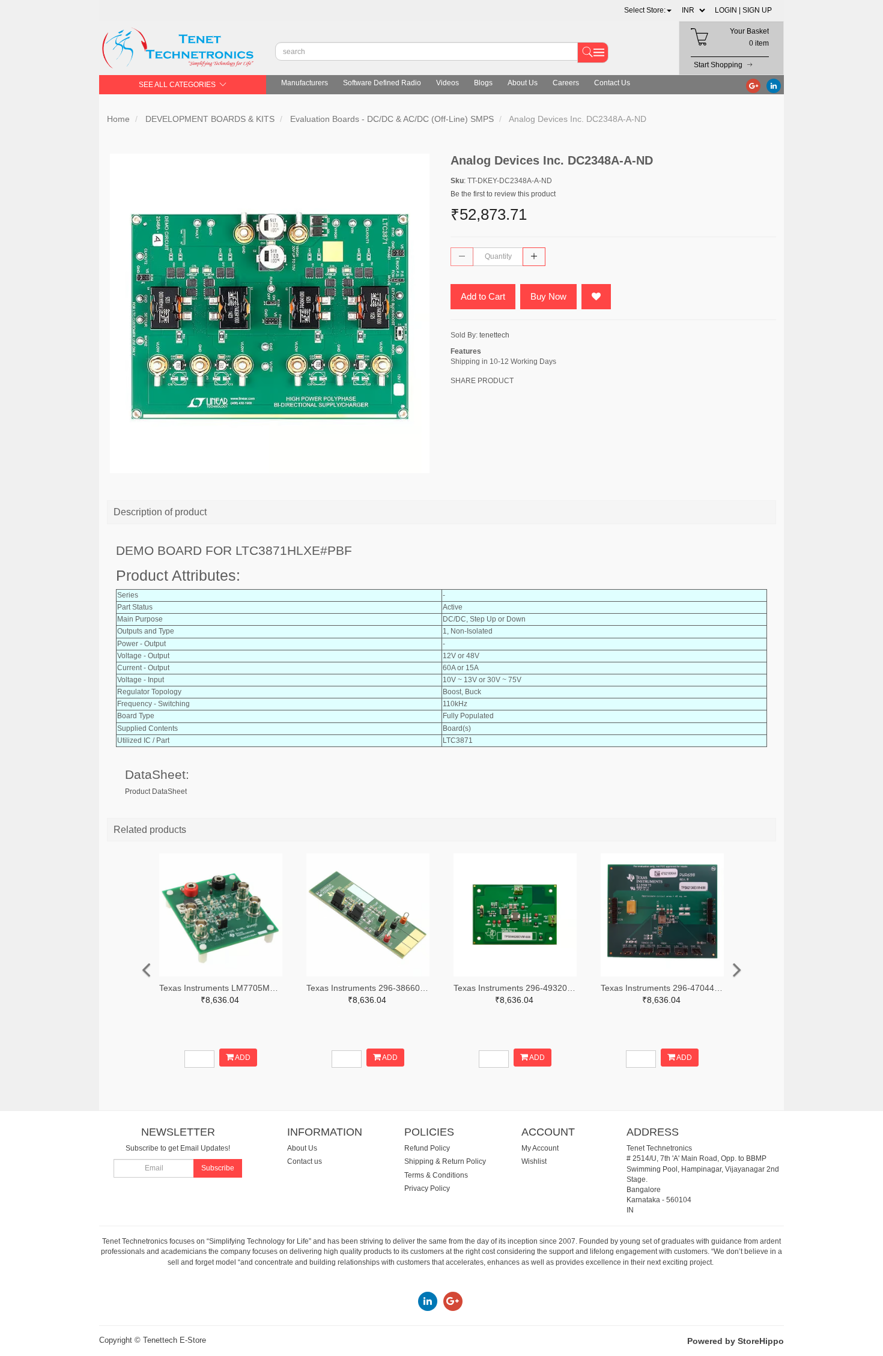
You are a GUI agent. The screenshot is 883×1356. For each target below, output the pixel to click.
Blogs (483, 83)
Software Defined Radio (382, 83)
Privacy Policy (427, 1188)
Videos (447, 83)
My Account (540, 1148)
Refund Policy (427, 1148)
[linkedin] (773, 85)
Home (118, 119)
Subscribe (217, 1168)
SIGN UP (757, 10)
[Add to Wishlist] (596, 296)
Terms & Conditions (436, 1175)
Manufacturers (304, 83)
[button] (648, 10)
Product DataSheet (156, 791)
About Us (523, 83)
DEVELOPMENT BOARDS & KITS (210, 119)
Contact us (304, 1161)
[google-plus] (753, 85)
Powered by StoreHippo (735, 1341)
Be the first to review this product (503, 194)
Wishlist (534, 1161)
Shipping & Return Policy (445, 1161)
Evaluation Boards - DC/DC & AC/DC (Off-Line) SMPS (392, 119)
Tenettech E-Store (174, 1340)
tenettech (494, 335)
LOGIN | (728, 10)
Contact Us (612, 83)
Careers (566, 83)
